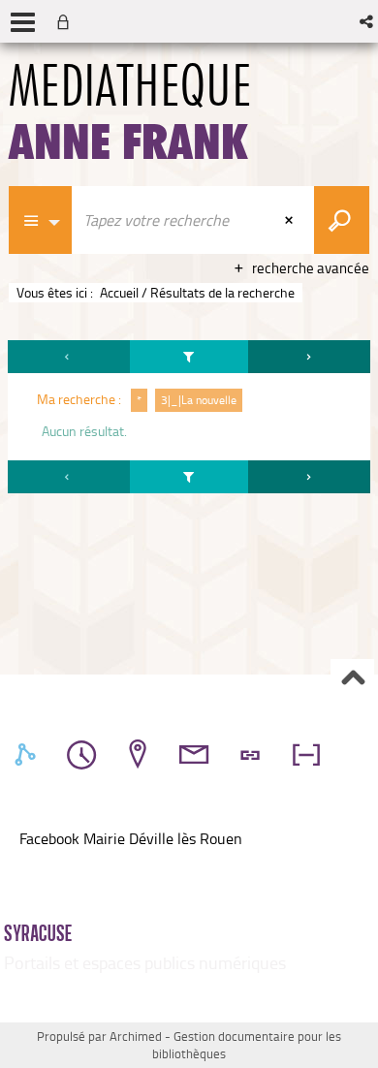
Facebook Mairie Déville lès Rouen (130, 838)
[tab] (28, 755)
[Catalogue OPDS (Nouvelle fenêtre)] (21, 860)
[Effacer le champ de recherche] (291, 220)
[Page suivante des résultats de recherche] (309, 356)
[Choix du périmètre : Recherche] (41, 220)
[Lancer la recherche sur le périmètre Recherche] (341, 220)
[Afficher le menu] (23, 22)
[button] (368, 21)
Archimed (136, 1036)
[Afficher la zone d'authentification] (66, 21)
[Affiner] (189, 356)
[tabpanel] (189, 419)
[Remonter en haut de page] (352, 680)
